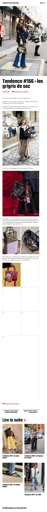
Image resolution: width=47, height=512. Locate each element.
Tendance (25, 92)
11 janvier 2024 (6, 92)
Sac (22, 92)
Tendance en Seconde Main (10, 3)
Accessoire (17, 92)
